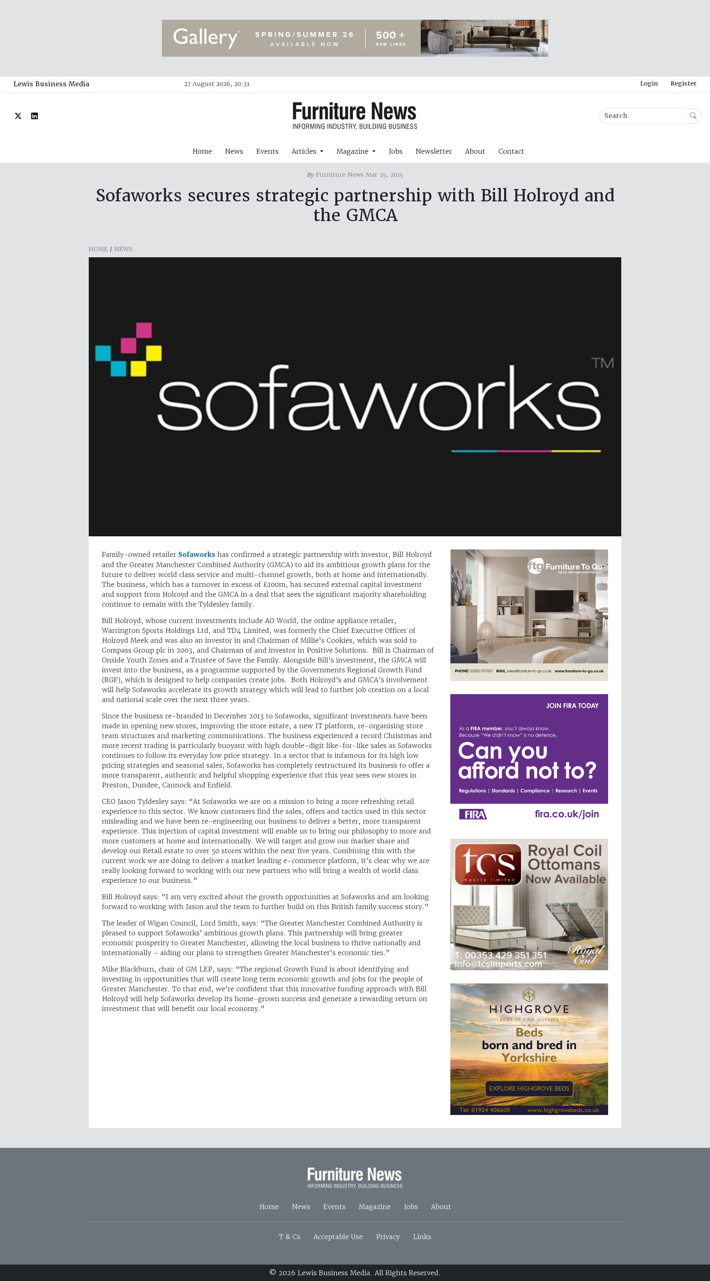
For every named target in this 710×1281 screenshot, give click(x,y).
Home (202, 151)
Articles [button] (305, 151)
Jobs (396, 151)
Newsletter (434, 151)
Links (422, 1237)
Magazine (375, 1207)
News (234, 151)
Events (267, 151)
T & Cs (289, 1237)
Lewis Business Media (51, 84)
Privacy (388, 1237)
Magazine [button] (354, 151)
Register (683, 83)
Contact (511, 151)
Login (649, 83)
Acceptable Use (338, 1237)
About (475, 151)
